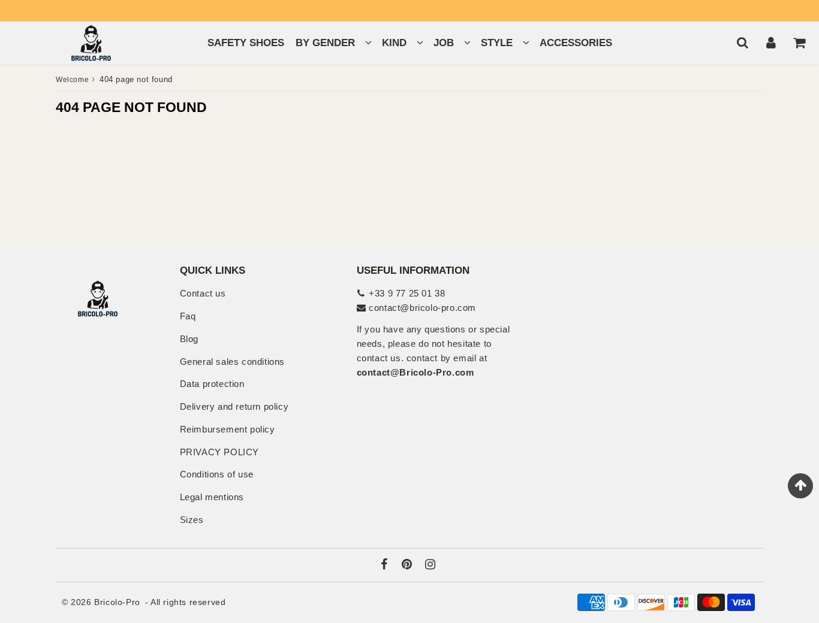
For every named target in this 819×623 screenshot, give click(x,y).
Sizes (192, 520)
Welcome (72, 79)
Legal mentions (212, 497)
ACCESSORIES (576, 43)
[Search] (742, 42)
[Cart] (798, 42)
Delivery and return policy (234, 406)
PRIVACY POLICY (219, 452)
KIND (394, 43)
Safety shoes (245, 43)
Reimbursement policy (227, 429)
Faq (188, 316)
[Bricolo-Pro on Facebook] (386, 565)
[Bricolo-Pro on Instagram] (430, 565)
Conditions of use (217, 474)
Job (443, 43)
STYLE (497, 43)
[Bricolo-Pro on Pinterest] (408, 565)
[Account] (770, 42)
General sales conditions (232, 361)
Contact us (203, 293)
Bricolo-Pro (117, 602)
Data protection (212, 384)
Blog (189, 339)
